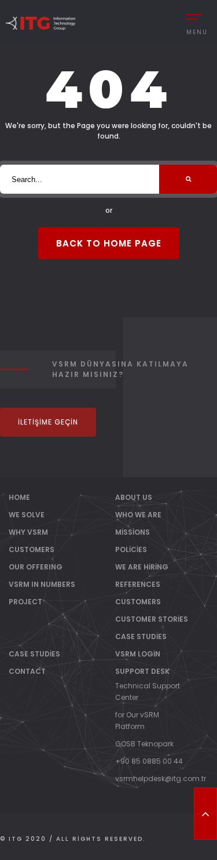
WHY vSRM (28, 532)
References (137, 584)
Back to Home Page (108, 243)
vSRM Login (137, 654)
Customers (138, 602)
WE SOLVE (27, 515)
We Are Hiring (141, 567)
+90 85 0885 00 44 (149, 761)
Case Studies (141, 636)
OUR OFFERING (35, 567)
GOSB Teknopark (144, 744)
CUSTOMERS (31, 549)
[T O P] (205, 814)
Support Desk (142, 671)
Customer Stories (151, 619)
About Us (133, 497)
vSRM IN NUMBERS (42, 584)
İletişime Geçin (48, 422)
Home (19, 497)
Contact (27, 671)
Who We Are (138, 515)
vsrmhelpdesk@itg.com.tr (160, 778)
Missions (132, 532)
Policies (131, 549)
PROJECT (25, 602)
